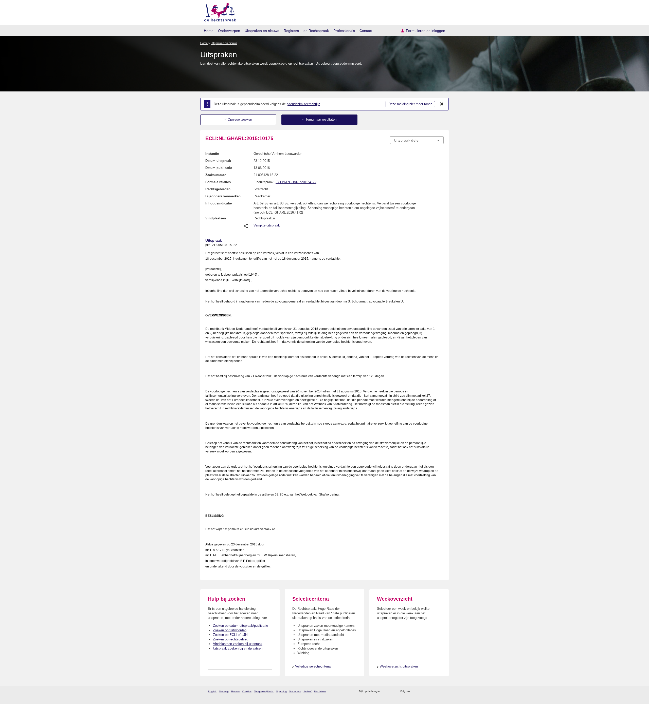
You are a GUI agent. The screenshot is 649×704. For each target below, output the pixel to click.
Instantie (212, 154)
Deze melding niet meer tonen (410, 104)
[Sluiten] (442, 104)
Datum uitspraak (218, 161)
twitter (414, 691)
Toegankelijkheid (264, 691)
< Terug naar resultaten (319, 119)
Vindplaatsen (215, 218)
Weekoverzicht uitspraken (399, 666)
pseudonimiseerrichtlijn (303, 104)
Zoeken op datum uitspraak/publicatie (240, 625)
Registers (291, 31)
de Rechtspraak (316, 31)
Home (208, 31)
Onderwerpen (229, 31)
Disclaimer (320, 691)
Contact (365, 31)
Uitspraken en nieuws (262, 31)
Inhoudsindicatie (218, 203)
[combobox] (417, 140)
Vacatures (295, 691)
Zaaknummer (215, 175)
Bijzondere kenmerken (223, 196)
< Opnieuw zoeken (238, 119)
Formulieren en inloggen (425, 31)
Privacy (235, 691)
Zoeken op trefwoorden (229, 630)
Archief (307, 691)
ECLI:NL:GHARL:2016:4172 (296, 182)
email (391, 691)
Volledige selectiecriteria (313, 666)
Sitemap (224, 691)
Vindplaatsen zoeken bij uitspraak (237, 644)
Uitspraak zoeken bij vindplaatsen (237, 648)
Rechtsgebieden (217, 189)
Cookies (246, 691)
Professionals (344, 31)
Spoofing (281, 691)
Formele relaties (218, 182)
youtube (441, 691)
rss (384, 691)
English (212, 691)
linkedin (434, 691)
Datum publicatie (218, 168)
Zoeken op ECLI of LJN (230, 635)
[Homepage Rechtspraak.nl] (218, 11)
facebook (421, 691)
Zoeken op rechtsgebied (230, 639)
